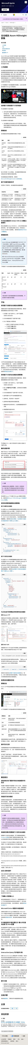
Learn (2, 22)
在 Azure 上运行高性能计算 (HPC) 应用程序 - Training (13, 1022)
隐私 (22, 1039)
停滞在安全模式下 (8, 371)
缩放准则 (5, 998)
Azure (7, 22)
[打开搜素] (23, 15)
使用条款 (12, 1041)
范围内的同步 (8, 917)
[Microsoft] (14, 15)
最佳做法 (4, 50)
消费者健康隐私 (4, 1041)
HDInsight (12, 22)
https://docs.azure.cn (11, 31)
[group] (14, 281)
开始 (3, 47)
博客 (14, 1039)
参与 (19, 1039)
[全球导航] (1, 15)
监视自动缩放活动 (6, 48)
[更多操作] (26, 23)
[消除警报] (26, 2)
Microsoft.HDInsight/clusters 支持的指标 (11, 179)
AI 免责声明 (3, 1039)
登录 (26, 14)
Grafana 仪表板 (5, 837)
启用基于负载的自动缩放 (15, 673)
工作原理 (4, 45)
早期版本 (10, 1039)
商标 (17, 1041)
